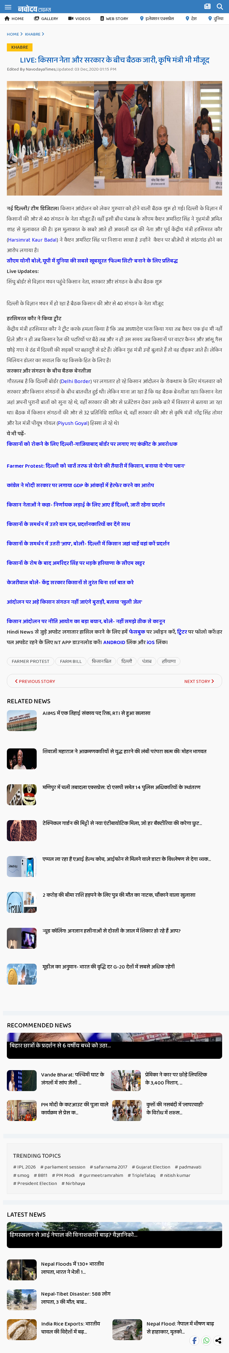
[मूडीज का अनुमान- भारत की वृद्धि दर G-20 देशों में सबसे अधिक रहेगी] (22, 981)
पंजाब (146, 661)
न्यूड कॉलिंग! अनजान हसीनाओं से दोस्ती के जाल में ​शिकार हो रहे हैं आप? (112, 931)
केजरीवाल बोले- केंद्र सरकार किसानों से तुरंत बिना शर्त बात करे (70, 583)
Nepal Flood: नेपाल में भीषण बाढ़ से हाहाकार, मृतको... (180, 1328)
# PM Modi (63, 1176)
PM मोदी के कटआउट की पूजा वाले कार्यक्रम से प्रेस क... (74, 1109)
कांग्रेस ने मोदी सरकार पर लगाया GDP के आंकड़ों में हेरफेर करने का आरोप (80, 485)
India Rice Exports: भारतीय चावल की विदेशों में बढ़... (70, 1328)
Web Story (117, 18)
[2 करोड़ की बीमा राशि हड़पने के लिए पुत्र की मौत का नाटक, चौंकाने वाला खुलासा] (22, 909)
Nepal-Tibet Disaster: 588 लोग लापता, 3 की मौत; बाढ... (75, 1298)
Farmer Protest (30, 661)
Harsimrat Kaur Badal (32, 240)
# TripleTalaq (141, 1176)
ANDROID (113, 642)
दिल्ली (127, 661)
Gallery (49, 18)
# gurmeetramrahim (101, 1176)
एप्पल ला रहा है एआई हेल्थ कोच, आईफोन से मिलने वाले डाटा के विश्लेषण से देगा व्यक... (127, 859)
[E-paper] (208, 7)
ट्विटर (182, 632)
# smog (21, 1176)
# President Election (35, 1184)
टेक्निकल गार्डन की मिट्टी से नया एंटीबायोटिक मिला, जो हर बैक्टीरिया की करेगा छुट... (122, 823)
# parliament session (62, 1167)
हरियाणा (169, 661)
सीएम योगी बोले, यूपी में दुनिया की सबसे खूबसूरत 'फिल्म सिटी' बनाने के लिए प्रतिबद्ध (92, 261)
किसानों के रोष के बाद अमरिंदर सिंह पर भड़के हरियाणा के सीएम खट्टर (76, 563)
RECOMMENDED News (39, 1025)
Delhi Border (76, 381)
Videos (82, 18)
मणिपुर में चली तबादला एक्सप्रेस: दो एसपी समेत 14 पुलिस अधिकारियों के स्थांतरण (121, 787)
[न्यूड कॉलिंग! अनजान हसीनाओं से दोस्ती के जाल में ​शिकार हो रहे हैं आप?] (22, 945)
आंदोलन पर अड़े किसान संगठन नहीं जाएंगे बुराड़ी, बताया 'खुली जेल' (74, 602)
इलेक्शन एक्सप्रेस (160, 18)
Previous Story (36, 681)
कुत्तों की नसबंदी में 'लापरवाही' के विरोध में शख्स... (174, 1109)
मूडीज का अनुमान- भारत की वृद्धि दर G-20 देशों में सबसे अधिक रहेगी (109, 967)
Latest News (26, 1214)
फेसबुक (137, 632)
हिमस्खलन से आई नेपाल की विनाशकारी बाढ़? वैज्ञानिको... (73, 1235)
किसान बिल (101, 661)
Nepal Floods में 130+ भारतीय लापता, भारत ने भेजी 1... (72, 1268)
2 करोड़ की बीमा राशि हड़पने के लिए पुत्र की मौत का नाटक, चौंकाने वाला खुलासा (119, 895)
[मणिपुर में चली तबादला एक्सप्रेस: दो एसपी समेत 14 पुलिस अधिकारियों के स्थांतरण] (22, 801)
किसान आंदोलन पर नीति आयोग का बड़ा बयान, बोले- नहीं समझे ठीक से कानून (86, 621)
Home (18, 18)
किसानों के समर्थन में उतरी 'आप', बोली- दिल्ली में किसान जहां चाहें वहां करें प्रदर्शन (88, 544)
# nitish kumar (175, 1176)
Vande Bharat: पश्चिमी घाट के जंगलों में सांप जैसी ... (72, 1079)
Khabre (33, 34)
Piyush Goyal (73, 423)
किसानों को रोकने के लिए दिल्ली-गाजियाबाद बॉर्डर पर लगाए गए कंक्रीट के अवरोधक (92, 444)
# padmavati (188, 1167)
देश (193, 18)
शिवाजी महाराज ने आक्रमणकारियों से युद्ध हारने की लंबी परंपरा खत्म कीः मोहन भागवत (124, 752)
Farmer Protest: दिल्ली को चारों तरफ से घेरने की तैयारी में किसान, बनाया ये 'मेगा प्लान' (96, 466)
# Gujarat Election (151, 1167)
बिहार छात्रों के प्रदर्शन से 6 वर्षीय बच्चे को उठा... (60, 1046)
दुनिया (218, 18)
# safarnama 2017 (108, 1167)
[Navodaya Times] (34, 8)
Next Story (197, 681)
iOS (150, 642)
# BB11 (40, 1176)
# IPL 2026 (24, 1167)
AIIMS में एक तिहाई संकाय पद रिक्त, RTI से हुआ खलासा (96, 713)
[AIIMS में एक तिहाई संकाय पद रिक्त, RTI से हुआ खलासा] (22, 727)
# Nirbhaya (73, 1184)
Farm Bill (71, 661)
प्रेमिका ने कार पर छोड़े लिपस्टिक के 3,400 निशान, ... (176, 1079)
